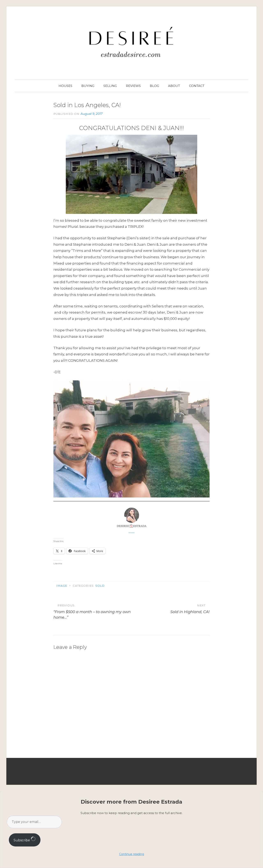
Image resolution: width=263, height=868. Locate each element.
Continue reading (131, 854)
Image (61, 585)
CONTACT (196, 86)
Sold (100, 585)
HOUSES (65, 86)
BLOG (154, 86)
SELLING (110, 86)
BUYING (87, 86)
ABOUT (174, 86)
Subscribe (22, 840)
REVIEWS (133, 86)
